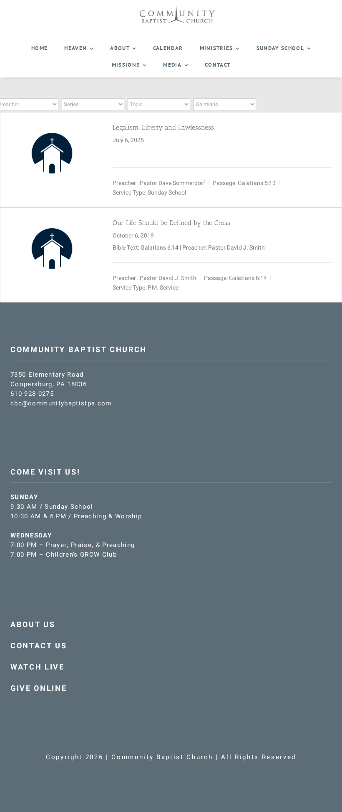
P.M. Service (163, 287)
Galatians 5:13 (257, 182)
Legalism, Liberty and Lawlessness (163, 127)
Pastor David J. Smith (168, 277)
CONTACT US (38, 646)
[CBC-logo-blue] (177, 9)
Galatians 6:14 (160, 247)
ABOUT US (32, 624)
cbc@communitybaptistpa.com (61, 403)
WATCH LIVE (37, 667)
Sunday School (167, 192)
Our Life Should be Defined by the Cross (171, 223)
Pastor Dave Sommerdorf (172, 182)
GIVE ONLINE (38, 688)
